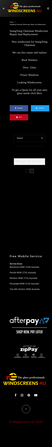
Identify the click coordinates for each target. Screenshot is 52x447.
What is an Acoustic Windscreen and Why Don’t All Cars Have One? (35, 236)
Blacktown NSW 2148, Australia (24, 267)
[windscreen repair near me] (18, 193)
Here (39, 93)
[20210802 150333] (18, 208)
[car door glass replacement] (18, 179)
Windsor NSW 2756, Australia (23, 278)
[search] (42, 138)
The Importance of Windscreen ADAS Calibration (34, 207)
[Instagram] (22, 395)
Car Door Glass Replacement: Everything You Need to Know (35, 180)
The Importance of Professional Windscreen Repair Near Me (34, 194)
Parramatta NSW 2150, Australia (24, 284)
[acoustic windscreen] (18, 235)
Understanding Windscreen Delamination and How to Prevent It (33, 222)
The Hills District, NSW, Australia (25, 289)
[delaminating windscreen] (18, 221)
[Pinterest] (28, 395)
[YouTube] (35, 395)
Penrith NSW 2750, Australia (23, 273)
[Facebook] (16, 395)
